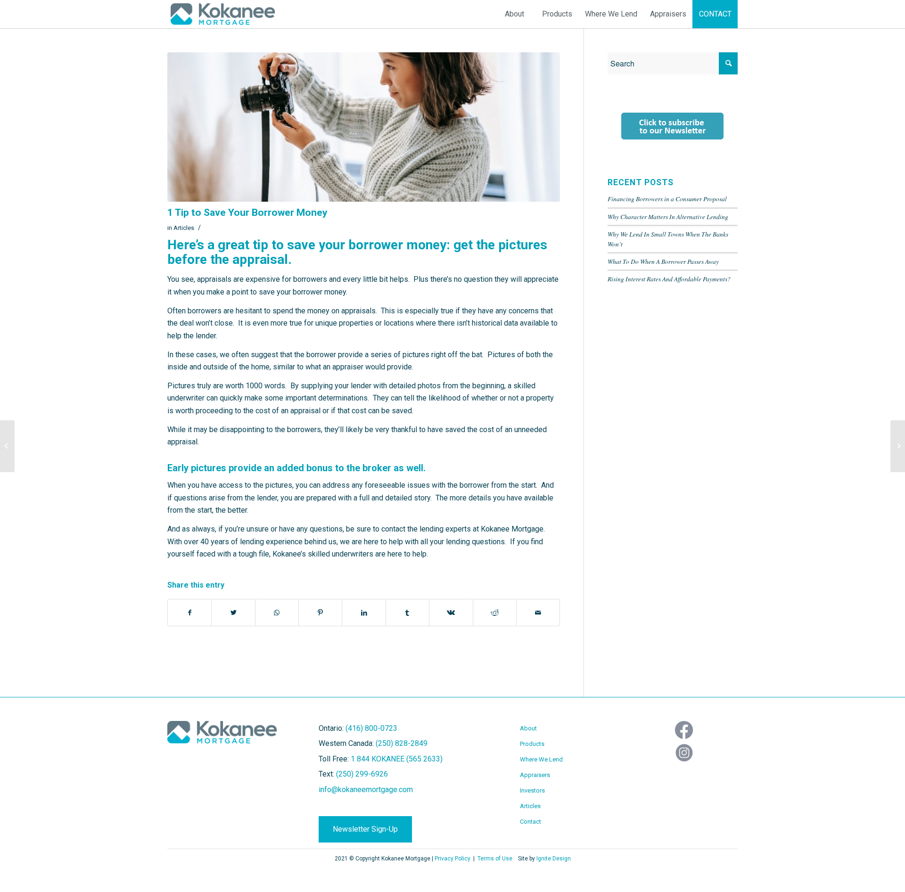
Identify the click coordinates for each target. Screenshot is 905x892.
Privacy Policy (452, 858)
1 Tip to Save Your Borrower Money (247, 212)
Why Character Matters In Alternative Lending (668, 216)
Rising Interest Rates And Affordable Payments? (669, 278)
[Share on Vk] (450, 612)
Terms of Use (494, 858)
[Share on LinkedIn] (363, 612)
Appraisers (535, 774)
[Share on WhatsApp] (276, 612)
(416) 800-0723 (371, 728)
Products (532, 743)
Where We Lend (541, 759)
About (528, 728)
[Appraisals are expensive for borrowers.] (363, 127)
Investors (532, 790)
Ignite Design (553, 858)
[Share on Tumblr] (407, 612)
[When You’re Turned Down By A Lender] (7, 446)
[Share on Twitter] (233, 612)
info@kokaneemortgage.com (366, 789)
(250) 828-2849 (402, 743)
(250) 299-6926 (362, 773)
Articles (183, 227)
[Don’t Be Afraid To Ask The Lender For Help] (897, 446)
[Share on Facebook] (189, 612)
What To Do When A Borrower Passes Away (663, 261)
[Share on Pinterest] (320, 612)
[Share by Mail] (538, 612)
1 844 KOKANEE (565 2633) (397, 758)
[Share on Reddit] (494, 612)
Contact (530, 821)
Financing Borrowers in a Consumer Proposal (667, 198)
